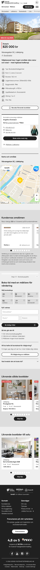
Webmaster (14, 566)
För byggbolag (7, 509)
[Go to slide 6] (22, 250)
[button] (37, 7)
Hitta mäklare (6, 506)
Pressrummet (25, 509)
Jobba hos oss (26, 511)
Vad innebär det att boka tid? (12, 361)
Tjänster (24, 506)
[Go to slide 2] (13, 250)
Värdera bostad (7, 513)
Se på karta (8, 55)
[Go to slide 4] (18, 250)
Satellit (7, 168)
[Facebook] (12, 553)
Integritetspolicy (8, 564)
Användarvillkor (31, 564)
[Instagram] (22, 553)
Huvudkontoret (7, 511)
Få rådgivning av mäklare (20, 354)
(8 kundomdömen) (12, 123)
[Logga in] (36, 2)
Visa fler (20, 419)
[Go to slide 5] (20, 250)
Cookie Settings (30, 566)
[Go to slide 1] (11, 250)
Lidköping (14, 11)
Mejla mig (9, 130)
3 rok (30, 11)
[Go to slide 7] (24, 250)
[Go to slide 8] (26, 250)
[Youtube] (17, 553)
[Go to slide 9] (29, 250)
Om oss (24, 504)
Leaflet (23, 203)
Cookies (7, 566)
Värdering (28, 7)
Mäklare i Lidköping (12, 144)
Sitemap (22, 566)
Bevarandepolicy (20, 564)
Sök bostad (5, 7)
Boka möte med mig (20, 138)
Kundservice (6, 504)
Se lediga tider (10, 325)
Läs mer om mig (10, 132)
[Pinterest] (27, 553)
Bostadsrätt (22, 11)
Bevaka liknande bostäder (21, 108)
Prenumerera (20, 531)
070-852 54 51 (10, 127)
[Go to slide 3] (15, 250)
